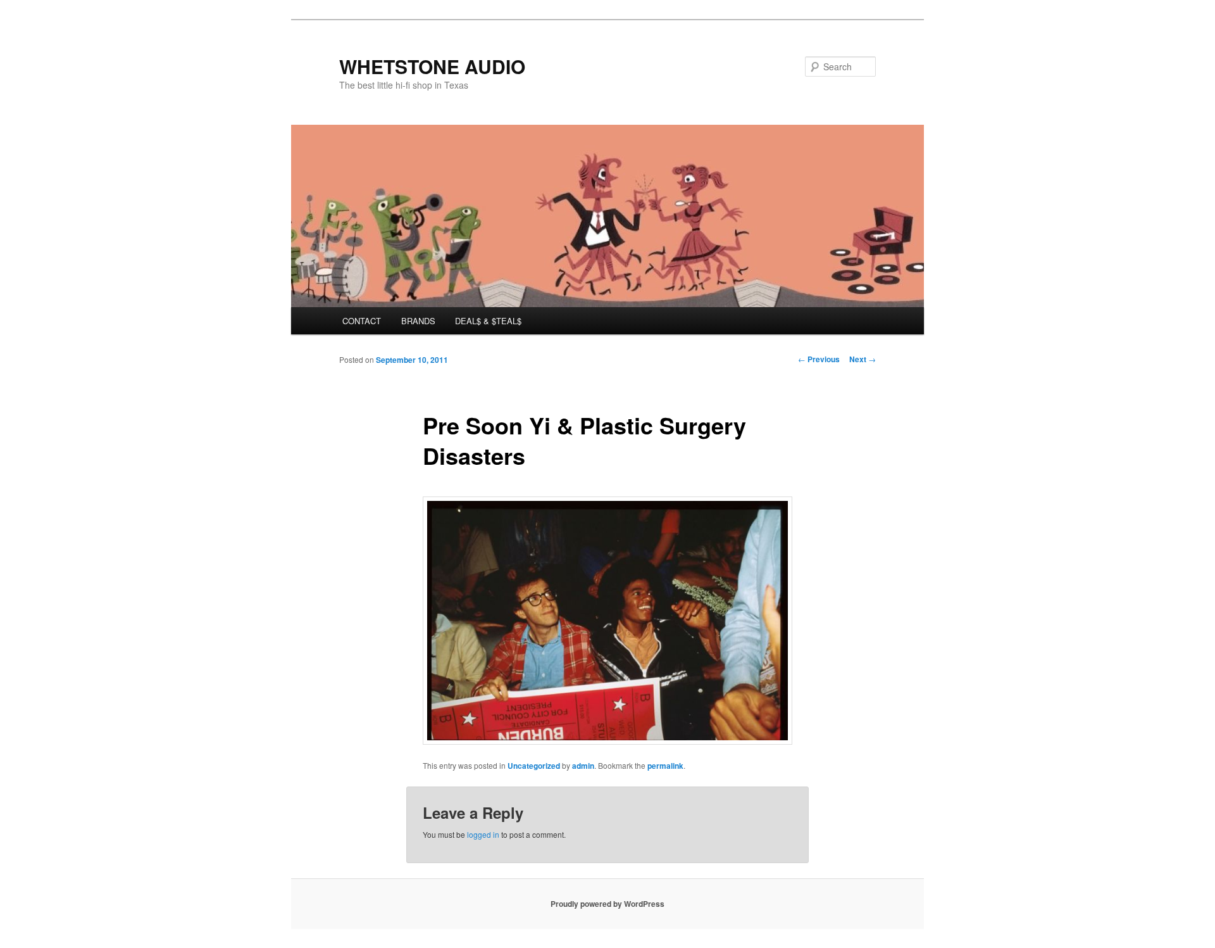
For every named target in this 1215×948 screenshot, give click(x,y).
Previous (819, 359)
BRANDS (418, 321)
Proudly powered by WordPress (607, 903)
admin (583, 765)
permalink (665, 765)
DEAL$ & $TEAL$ (488, 321)
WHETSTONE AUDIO (432, 66)
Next (862, 359)
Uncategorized (534, 765)
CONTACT (361, 321)
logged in (483, 834)
